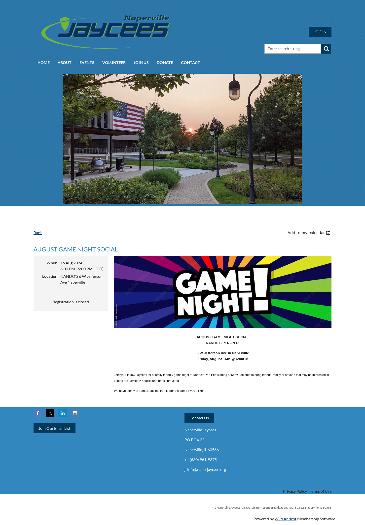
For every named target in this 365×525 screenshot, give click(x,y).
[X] (50, 413)
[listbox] (309, 233)
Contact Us (199, 417)
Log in (320, 31)
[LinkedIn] (62, 413)
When (51, 262)
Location (49, 276)
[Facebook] (38, 413)
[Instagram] (75, 413)
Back (38, 232)
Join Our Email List (54, 428)
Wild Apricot (285, 518)
